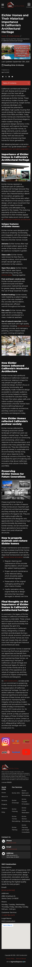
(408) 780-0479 (11, 843)
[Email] (12, 76)
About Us (5, 796)
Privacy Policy (10, 958)
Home (4, 36)
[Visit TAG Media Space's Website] (16, 962)
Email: (4, 887)
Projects (4, 804)
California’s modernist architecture (16, 219)
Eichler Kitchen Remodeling (26, 819)
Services (4, 800)
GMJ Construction (11, 681)
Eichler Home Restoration (25, 810)
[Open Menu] (3, 4)
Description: (7, 867)
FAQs (3, 812)
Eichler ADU (16, 793)
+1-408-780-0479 (8, 915)
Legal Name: (7, 918)
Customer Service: (9, 912)
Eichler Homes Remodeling (16, 819)
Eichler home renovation (13, 557)
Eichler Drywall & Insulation (25, 801)
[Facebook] (3, 76)
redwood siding (23, 326)
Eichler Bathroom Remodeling (26, 793)
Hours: (4, 902)
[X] (6, 76)
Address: (5, 893)
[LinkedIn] (9, 76)
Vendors (4, 808)
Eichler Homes (14, 36)
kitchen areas (7, 275)
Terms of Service (21, 958)
